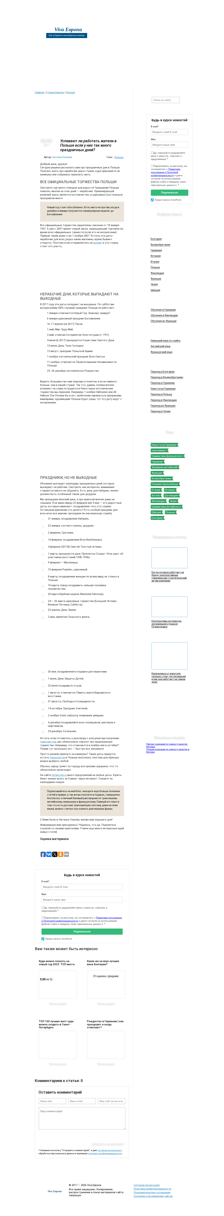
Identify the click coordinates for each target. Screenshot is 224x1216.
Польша (118, 157)
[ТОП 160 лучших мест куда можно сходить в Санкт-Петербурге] (58, 1045)
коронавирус (159, 450)
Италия (155, 261)
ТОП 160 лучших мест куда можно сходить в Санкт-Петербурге (56, 1024)
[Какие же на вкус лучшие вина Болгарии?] (106, 985)
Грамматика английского (166, 506)
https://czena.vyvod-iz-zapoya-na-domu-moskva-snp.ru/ (192, 1174)
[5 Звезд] (66, 964)
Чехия (154, 284)
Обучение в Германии (163, 309)
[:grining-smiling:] (47, 1135)
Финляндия (157, 273)
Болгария (156, 238)
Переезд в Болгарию (163, 371)
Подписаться (82, 931)
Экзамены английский (164, 467)
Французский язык (161, 352)
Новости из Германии (163, 388)
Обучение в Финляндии (164, 315)
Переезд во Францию (163, 405)
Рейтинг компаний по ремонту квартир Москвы (167, 745)
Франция (156, 278)
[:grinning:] (41, 1135)
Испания (156, 255)
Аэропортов (57, 757)
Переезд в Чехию (161, 411)
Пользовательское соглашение (152, 1192)
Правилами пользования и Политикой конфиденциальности (165, 172)
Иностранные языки (168, 331)
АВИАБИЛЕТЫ (72, 79)
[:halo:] (82, 1135)
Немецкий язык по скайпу (165, 340)
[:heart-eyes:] (116, 1135)
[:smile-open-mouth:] (59, 1135)
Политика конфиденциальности (152, 1188)
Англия (156, 495)
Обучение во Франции (163, 321)
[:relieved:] (111, 1135)
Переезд (127, 79)
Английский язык (160, 346)
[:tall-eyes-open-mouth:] (64, 1135)
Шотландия (171, 495)
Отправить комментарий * (108, 1144)
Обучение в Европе (167, 300)
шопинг (97, 242)
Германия (156, 250)
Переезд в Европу (167, 362)
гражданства (48, 741)
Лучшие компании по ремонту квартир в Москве (168, 750)
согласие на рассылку (109, 1150)
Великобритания (160, 244)
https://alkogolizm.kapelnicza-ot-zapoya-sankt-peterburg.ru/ (161, 1174)
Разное (136, 1172)
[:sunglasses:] (122, 1135)
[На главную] (45, 23)
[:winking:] (87, 1135)
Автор (100, 79)
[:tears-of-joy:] (53, 1135)
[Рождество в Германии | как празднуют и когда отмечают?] (106, 1045)
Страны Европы (165, 229)
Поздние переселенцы (165, 484)
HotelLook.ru (59, 775)
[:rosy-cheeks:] (93, 1135)
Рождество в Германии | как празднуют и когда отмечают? (105, 1024)
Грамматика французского (167, 456)
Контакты (179, 79)
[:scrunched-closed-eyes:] (76, 1135)
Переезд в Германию (163, 382)
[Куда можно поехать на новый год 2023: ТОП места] (58, 985)
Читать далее (57, 1004)
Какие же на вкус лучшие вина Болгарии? (103, 963)
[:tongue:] (105, 1135)
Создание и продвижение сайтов (153, 1196)
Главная (45, 79)
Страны (153, 79)
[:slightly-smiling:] (99, 1135)
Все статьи (123, 1172)
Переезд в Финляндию (164, 400)
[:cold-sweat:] (70, 1135)
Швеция (155, 290)
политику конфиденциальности (105, 1153)
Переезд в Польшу (161, 394)
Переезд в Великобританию (167, 377)
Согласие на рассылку (147, 1185)
